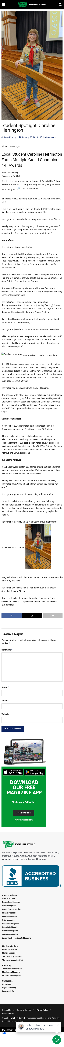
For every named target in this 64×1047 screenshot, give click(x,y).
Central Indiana (9, 895)
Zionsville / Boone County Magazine (16, 938)
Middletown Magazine (11, 972)
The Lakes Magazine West (12, 960)
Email (5, 700)
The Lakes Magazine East (12, 957)
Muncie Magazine (9, 953)
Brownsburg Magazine (11, 902)
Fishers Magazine (9, 913)
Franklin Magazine (9, 916)
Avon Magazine (8, 898)
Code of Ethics (8, 1013)
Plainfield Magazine (10, 931)
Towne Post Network (17, 1018)
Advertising (6, 984)
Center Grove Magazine (11, 909)
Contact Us (7, 981)
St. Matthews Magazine (11, 976)
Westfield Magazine (10, 934)
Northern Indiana (10, 946)
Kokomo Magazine (9, 949)
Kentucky (6, 965)
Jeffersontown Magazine (12, 968)
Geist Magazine (8, 920)
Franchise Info (8, 991)
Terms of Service (24, 1010)
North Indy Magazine (10, 927)
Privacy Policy (42, 1010)
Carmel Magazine (9, 906)
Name (5, 687)
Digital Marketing (9, 988)
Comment (7, 649)
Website (5, 714)
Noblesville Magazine (10, 924)
